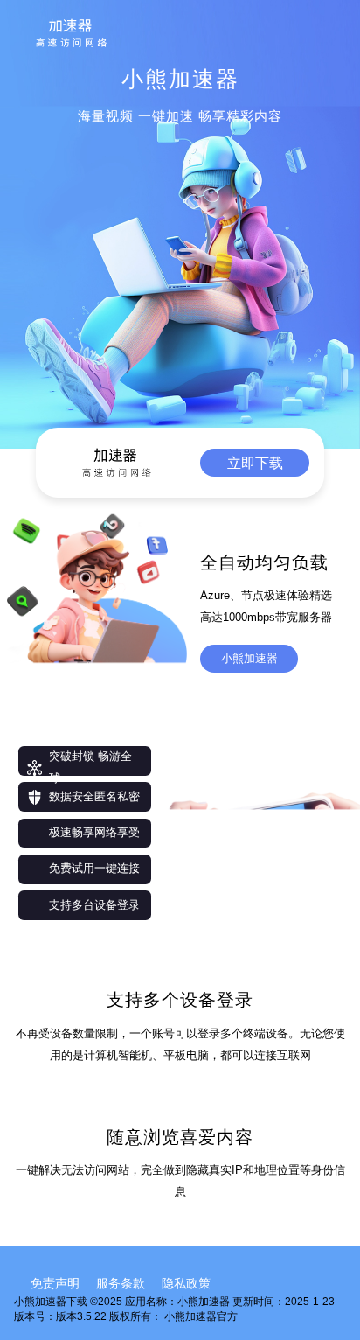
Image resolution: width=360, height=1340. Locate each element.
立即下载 (255, 463)
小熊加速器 (249, 658)
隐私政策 (186, 1283)
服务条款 (120, 1283)
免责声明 (55, 1283)
